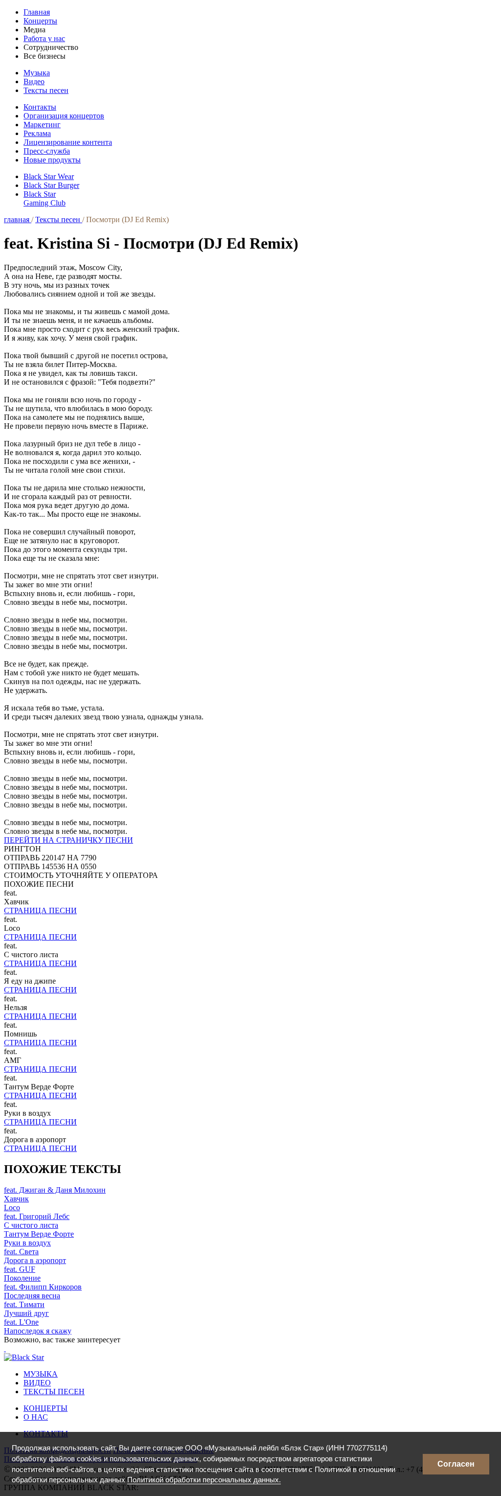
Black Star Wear (48, 176)
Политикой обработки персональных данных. (204, 1479)
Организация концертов (63, 116)
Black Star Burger (51, 185)
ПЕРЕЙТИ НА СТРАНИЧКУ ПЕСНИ (68, 840)
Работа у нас (44, 38)
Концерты (40, 21)
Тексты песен (45, 90)
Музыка (36, 73)
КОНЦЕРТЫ (45, 1408)
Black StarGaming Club (44, 198)
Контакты (39, 107)
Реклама (37, 133)
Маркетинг (42, 124)
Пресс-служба (46, 151)
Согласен (456, 1464)
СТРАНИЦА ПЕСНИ (40, 910)
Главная (36, 12)
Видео (34, 81)
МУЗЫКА (40, 1374)
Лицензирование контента (67, 142)
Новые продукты (52, 160)
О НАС (35, 1417)
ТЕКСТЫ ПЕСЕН (54, 1391)
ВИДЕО (37, 1383)
